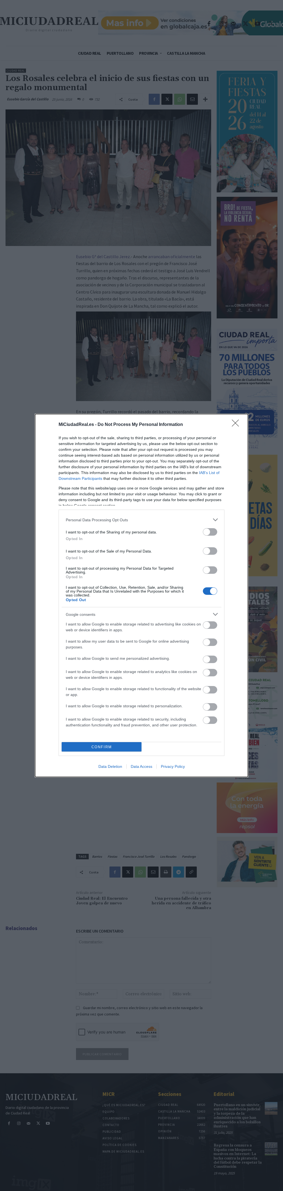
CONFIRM (101, 747)
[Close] (237, 425)
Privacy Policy (173, 766)
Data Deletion (110, 766)
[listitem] (141, 520)
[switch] (210, 532)
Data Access (141, 766)
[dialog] (141, 595)
